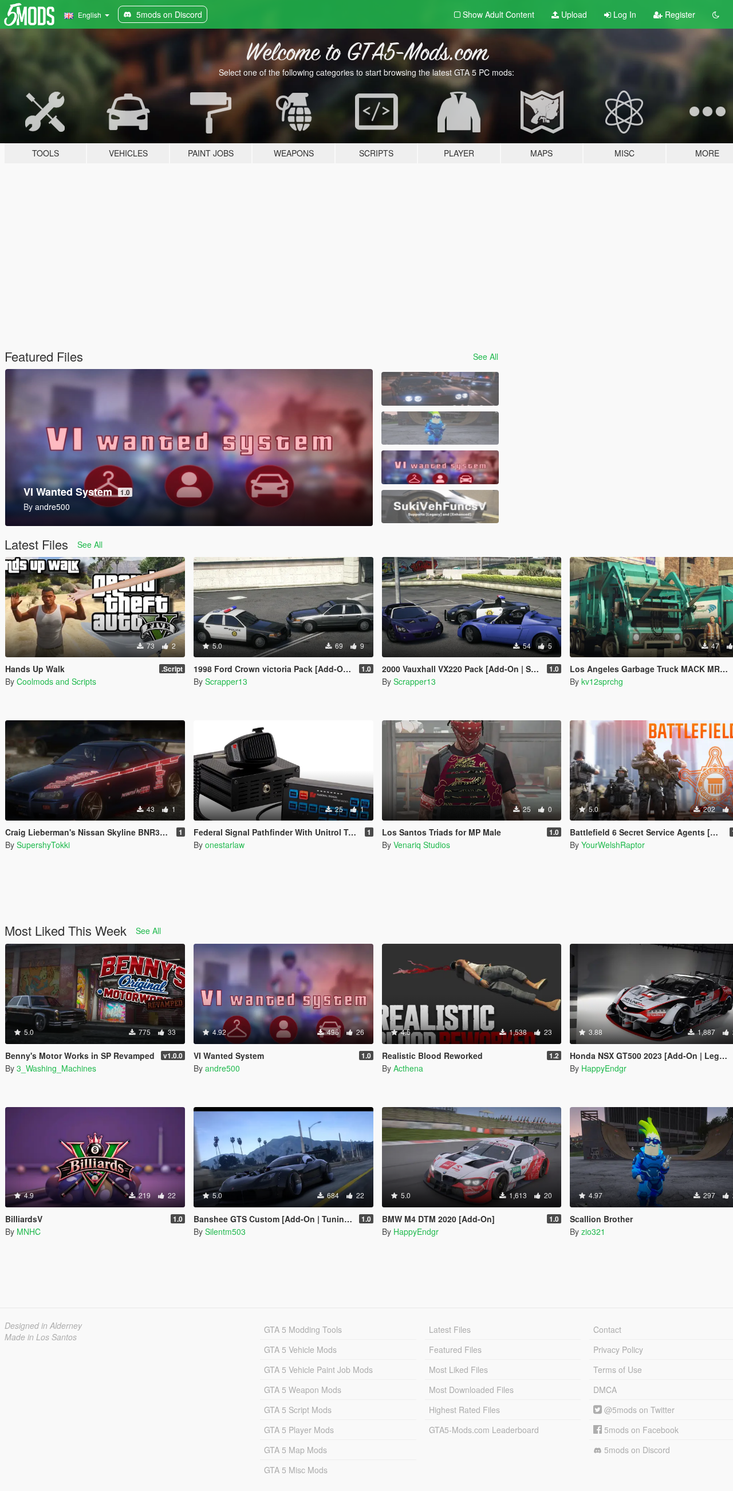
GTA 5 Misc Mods (296, 1470)
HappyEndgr (603, 1068)
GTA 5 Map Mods (295, 1449)
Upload (573, 14)
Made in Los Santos (41, 1337)
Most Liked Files (458, 1369)
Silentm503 (225, 1231)
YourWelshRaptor (613, 844)
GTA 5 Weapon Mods (302, 1389)
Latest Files (450, 1329)
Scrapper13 (226, 681)
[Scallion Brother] (439, 428)
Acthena (408, 1068)
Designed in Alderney (43, 1325)
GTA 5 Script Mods (298, 1409)
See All (485, 356)
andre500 (222, 1068)
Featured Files (455, 1349)
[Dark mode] (716, 14)
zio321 (593, 1231)
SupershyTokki (43, 844)
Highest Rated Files (464, 1409)
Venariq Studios (421, 844)
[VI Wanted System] (439, 467)
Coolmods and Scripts (56, 681)
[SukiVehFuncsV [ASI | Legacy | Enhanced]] (439, 507)
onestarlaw (225, 844)
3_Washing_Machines (56, 1068)
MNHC (29, 1231)
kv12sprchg (602, 681)
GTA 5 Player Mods (299, 1429)
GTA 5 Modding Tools (303, 1329)
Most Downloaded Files (471, 1389)
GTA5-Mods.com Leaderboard (484, 1429)
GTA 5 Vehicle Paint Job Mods (318, 1369)
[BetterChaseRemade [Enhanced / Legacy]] (439, 389)
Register (679, 14)
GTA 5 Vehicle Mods (300, 1349)
